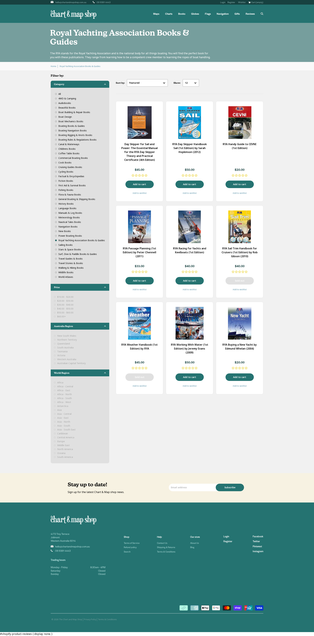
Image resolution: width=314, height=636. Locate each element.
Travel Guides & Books (70, 258)
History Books (66, 203)
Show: (177, 83)
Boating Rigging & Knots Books (75, 135)
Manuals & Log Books (70, 213)
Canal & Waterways (68, 144)
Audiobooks (64, 103)
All (59, 94)
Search (127, 551)
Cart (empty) (257, 2)
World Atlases (65, 277)
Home (53, 66)
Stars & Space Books (69, 249)
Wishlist (241, 2)
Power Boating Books (70, 235)
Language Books (67, 208)
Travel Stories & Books (70, 263)
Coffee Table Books (68, 153)
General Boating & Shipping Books (76, 199)
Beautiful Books (67, 107)
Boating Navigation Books (72, 130)
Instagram (258, 551)
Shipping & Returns (166, 547)
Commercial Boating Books (73, 158)
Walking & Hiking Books (71, 267)
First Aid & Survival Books (72, 185)
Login (222, 2)
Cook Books (64, 162)
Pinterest (257, 546)
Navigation (223, 13)
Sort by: (120, 83)
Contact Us (162, 542)
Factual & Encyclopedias (71, 176)
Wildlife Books (65, 272)
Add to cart (139, 184)
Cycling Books (65, 171)
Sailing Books (65, 245)
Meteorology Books (69, 217)
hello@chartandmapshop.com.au (70, 2)
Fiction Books (65, 181)
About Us (194, 542)
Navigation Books (68, 226)
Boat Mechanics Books (70, 121)
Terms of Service (132, 542)
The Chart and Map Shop (70, 619)
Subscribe (229, 487)
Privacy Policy (90, 619)
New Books (64, 231)
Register (231, 2)
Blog (192, 547)
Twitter (256, 541)
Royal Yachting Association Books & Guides (81, 240)
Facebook (258, 536)
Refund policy (130, 547)
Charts (168, 13)
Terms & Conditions (166, 551)
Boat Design (65, 116)
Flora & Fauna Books (69, 194)
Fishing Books (65, 190)
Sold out (239, 280)
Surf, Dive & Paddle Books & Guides (77, 254)
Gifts (237, 13)
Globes (195, 13)
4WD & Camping (67, 98)
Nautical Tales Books (69, 222)
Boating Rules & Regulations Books (77, 139)
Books (181, 13)
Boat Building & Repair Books (74, 112)
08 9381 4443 (104, 2)
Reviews (250, 13)
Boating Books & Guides (71, 126)
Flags (208, 13)
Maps (156, 13)
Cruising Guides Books (70, 167)
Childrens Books (67, 149)
